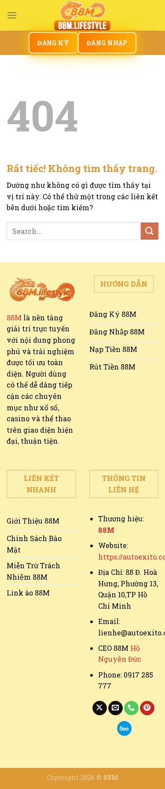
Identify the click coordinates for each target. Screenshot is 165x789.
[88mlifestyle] (83, 15)
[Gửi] (149, 231)
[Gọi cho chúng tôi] (131, 708)
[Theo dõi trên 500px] (124, 728)
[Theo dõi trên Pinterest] (147, 708)
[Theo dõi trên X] (99, 708)
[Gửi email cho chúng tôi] (115, 708)
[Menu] (12, 15)
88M (14, 317)
